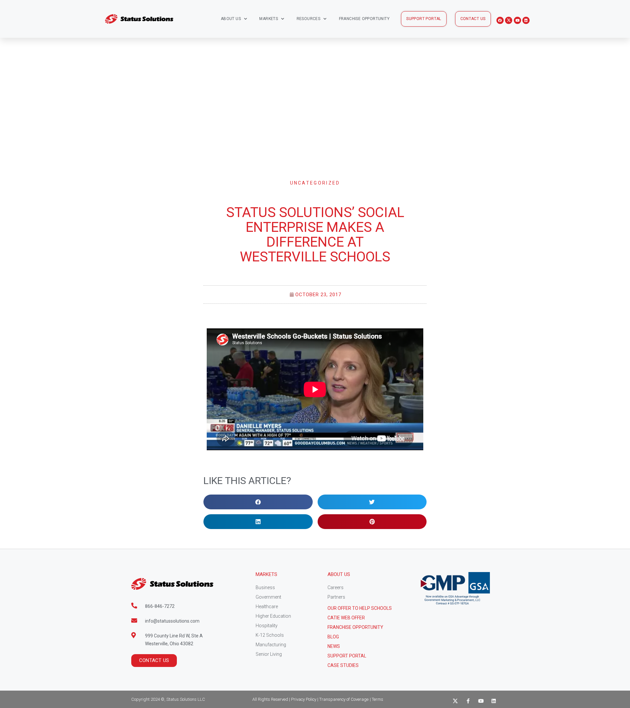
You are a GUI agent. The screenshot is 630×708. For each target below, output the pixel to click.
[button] (424, 19)
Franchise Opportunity (364, 18)
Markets (268, 18)
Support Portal (346, 655)
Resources (309, 18)
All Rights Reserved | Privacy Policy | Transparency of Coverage (310, 699)
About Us (231, 18)
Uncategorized (315, 183)
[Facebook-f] (468, 700)
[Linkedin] (526, 20)
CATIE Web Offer (346, 617)
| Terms (376, 699)
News (333, 646)
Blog (333, 636)
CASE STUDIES (343, 665)
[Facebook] (500, 20)
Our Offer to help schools (359, 608)
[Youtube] (517, 20)
